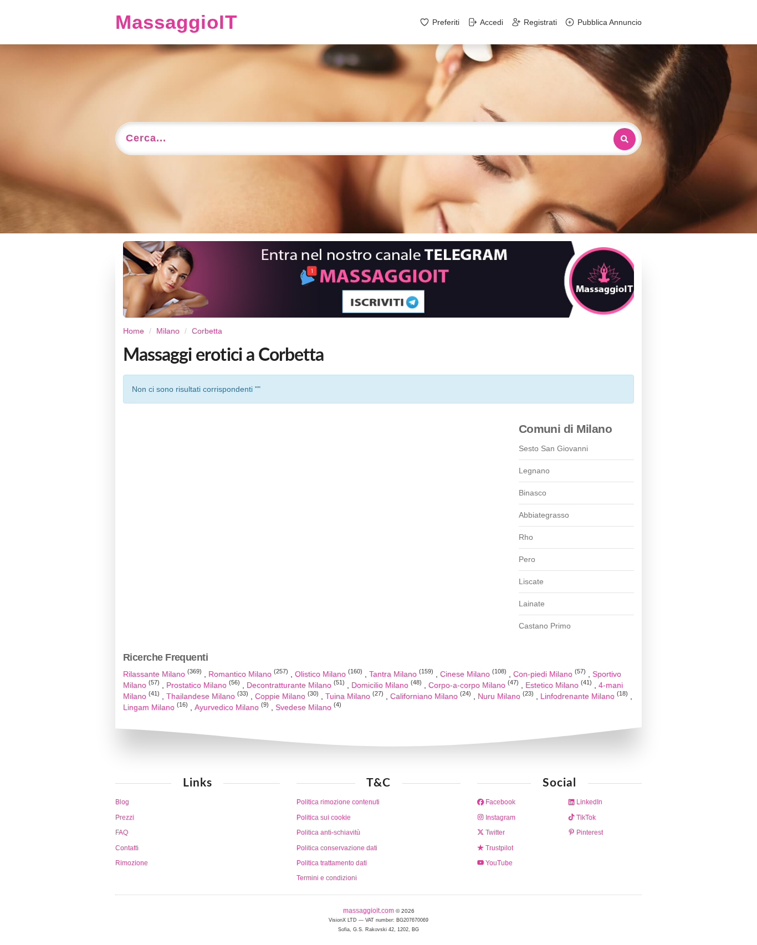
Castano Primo (545, 625)
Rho (526, 537)
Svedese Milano (304, 707)
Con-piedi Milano (544, 674)
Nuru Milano (500, 696)
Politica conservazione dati (336, 848)
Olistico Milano (321, 674)
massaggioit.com (369, 911)
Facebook (499, 802)
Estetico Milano (553, 685)
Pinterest (589, 832)
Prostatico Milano (197, 685)
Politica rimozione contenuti (338, 802)
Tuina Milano (348, 696)
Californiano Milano (425, 696)
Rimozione (131, 863)
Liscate (531, 581)
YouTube (498, 863)
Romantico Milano (241, 674)
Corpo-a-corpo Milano (468, 685)
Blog (122, 802)
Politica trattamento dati (331, 863)
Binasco (532, 492)
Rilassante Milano (155, 674)
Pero (527, 559)
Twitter (494, 832)
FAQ (121, 832)
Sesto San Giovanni (553, 448)
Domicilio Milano (381, 685)
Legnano (534, 470)
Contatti (127, 848)
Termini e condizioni (326, 878)
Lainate (532, 603)
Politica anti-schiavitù (328, 832)
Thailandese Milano (201, 696)
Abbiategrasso (544, 514)
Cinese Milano (466, 674)
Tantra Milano (394, 674)
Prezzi (124, 817)
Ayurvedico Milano (228, 707)
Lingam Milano (150, 707)
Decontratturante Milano (290, 685)
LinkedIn (588, 802)
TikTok (585, 817)
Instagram (499, 817)
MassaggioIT (176, 22)
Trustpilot (498, 848)
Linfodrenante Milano (578, 696)
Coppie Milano (281, 696)
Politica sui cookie (323, 817)
